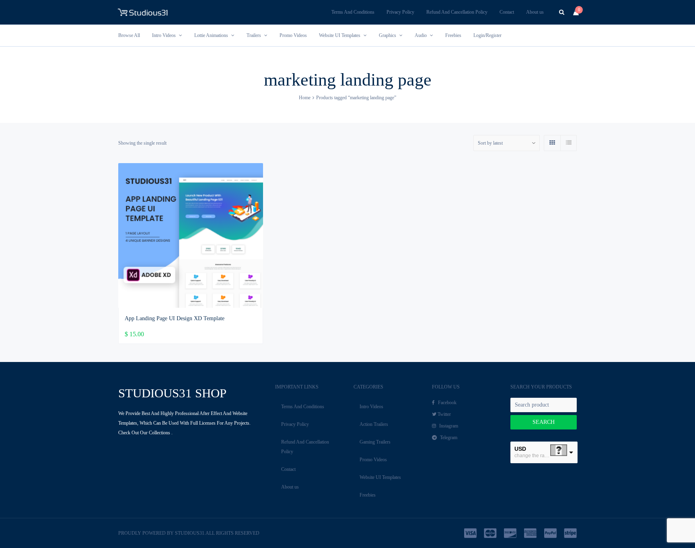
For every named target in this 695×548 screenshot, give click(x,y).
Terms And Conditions (302, 406)
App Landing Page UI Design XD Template (174, 318)
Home (304, 97)
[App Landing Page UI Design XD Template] (190, 235)
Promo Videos (373, 459)
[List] (568, 143)
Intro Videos (371, 406)
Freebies (368, 495)
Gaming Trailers (375, 442)
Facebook (446, 402)
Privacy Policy (295, 424)
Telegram (448, 437)
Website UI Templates (380, 477)
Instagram (448, 426)
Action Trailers (374, 424)
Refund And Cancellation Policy (305, 446)
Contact (288, 469)
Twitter (443, 414)
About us (290, 487)
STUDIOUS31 (189, 533)
